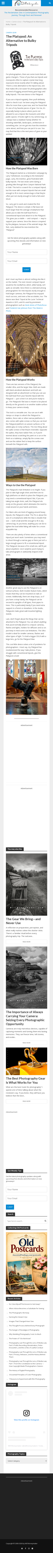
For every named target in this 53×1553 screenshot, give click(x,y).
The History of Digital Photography (22, 1370)
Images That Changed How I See (21, 1321)
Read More (26, 942)
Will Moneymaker (14, 1446)
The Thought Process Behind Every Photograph (26, 1326)
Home (8, 22)
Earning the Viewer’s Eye (18, 1317)
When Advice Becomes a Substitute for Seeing (26, 1308)
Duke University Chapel (12, 369)
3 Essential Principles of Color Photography (25, 1375)
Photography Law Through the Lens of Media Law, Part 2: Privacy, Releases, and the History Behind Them (28, 1354)
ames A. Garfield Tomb (14, 158)
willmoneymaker (30, 1446)
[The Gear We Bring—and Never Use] (26, 884)
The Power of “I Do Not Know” (20, 1338)
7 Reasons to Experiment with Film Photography (27, 1379)
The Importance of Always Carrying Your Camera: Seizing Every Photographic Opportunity (25, 1018)
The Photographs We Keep (19, 1313)
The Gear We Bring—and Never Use (23, 921)
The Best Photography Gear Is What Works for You (25, 1080)
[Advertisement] (26, 753)
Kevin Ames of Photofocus (36, 305)
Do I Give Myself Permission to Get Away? (24, 1304)
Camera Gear (16, 22)
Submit (26, 270)
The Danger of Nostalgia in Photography (24, 1330)
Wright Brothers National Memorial (13, 472)
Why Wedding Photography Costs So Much (25, 1334)
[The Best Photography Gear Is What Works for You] (26, 1061)
